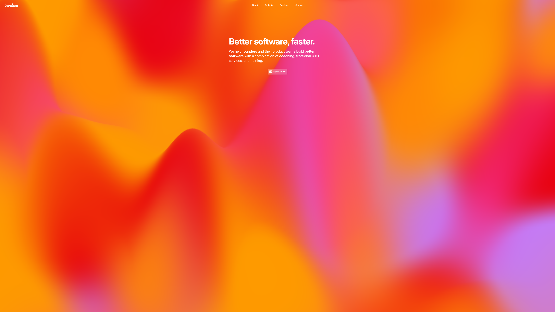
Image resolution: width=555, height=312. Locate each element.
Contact (299, 5)
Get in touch (279, 71)
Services (284, 5)
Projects (269, 5)
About (255, 5)
